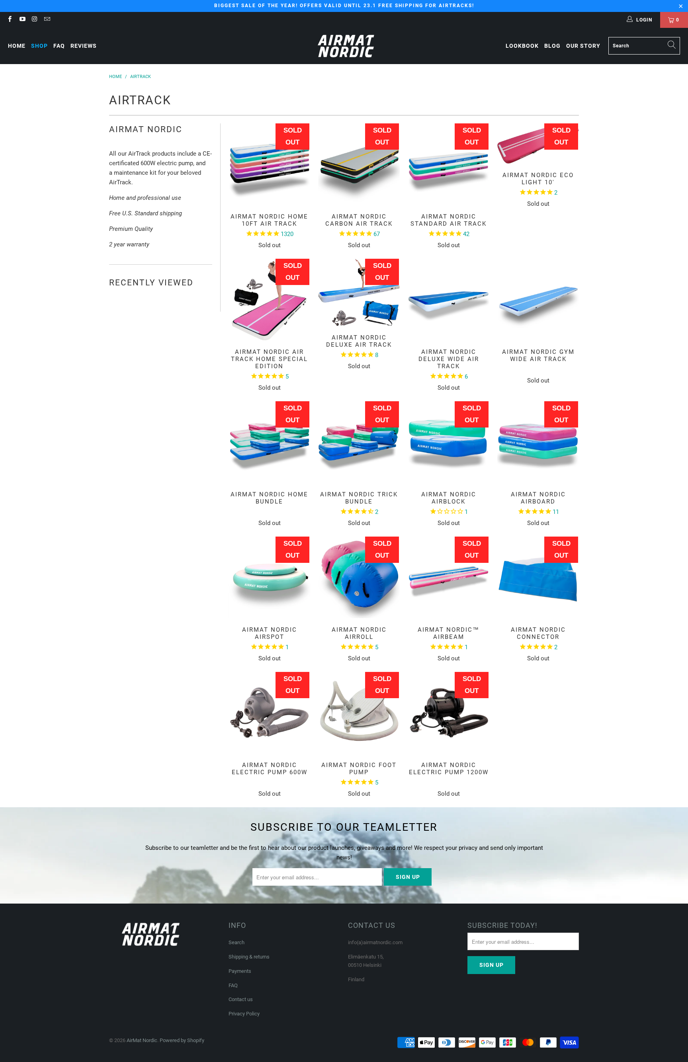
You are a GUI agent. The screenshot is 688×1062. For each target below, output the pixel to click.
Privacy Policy (244, 1014)
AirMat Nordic (142, 1040)
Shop (39, 46)
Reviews (83, 46)
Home (16, 46)
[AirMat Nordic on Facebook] (9, 20)
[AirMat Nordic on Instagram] (34, 20)
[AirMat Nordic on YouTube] (21, 20)
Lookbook (522, 46)
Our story (583, 46)
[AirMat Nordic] (346, 46)
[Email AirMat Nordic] (46, 20)
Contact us (241, 999)
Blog (552, 46)
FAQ (59, 46)
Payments (240, 971)
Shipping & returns (249, 957)
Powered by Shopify (182, 1040)
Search (236, 942)
